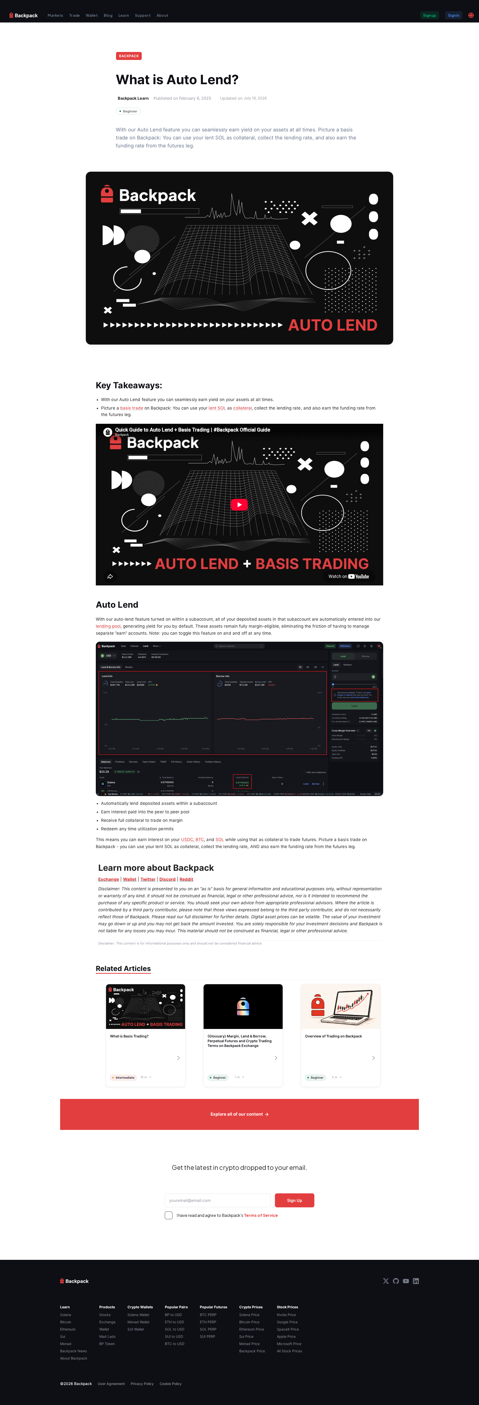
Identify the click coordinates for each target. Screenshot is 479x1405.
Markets (55, 15)
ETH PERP (208, 1322)
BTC (200, 839)
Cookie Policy (171, 1384)
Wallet (92, 15)
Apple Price (286, 1336)
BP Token (107, 1344)
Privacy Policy (142, 1384)
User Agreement (111, 1384)
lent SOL (217, 408)
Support (143, 15)
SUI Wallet (135, 1329)
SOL (220, 839)
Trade (74, 15)
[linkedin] (416, 1281)
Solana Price (249, 1315)
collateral (242, 408)
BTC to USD (174, 1344)
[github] (396, 1281)
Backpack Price (252, 1351)
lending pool (108, 626)
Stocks (105, 1315)
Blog (108, 15)
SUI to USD (174, 1336)
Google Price (287, 1322)
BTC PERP (208, 1315)
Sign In (453, 15)
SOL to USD (174, 1329)
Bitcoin (65, 1322)
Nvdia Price (286, 1315)
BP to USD (173, 1315)
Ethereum (68, 1329)
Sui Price (246, 1336)
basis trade (131, 408)
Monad (65, 1344)
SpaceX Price (288, 1329)
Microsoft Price (289, 1344)
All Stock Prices (289, 1351)
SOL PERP (208, 1329)
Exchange (107, 1322)
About (162, 15)
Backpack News (73, 1351)
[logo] (23, 15)
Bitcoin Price (249, 1322)
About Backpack (73, 1358)
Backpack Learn (133, 98)
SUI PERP (207, 1336)
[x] (386, 1281)
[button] (471, 15)
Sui (62, 1336)
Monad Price (249, 1344)
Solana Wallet (138, 1315)
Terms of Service (261, 1215)
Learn (124, 15)
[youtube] (406, 1281)
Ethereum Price (251, 1329)
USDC (187, 839)
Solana (65, 1315)
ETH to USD (174, 1322)
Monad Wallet (138, 1322)
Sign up (429, 15)
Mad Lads (107, 1336)
